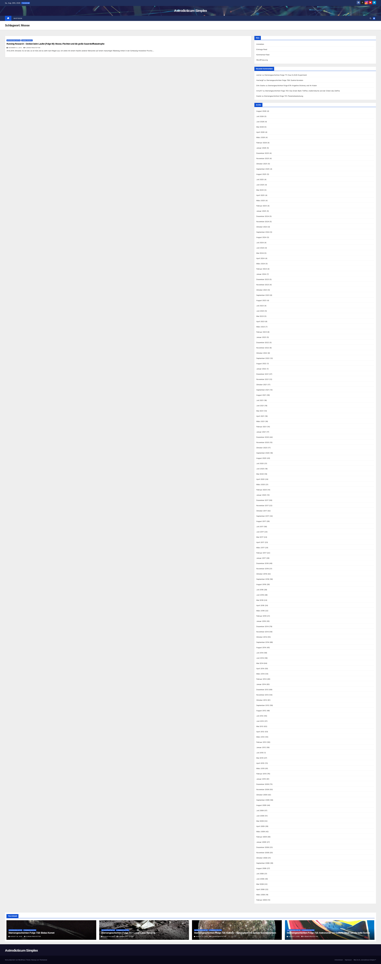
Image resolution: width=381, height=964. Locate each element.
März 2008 (260, 895)
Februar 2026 (261, 143)
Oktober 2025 (261, 164)
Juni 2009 (260, 816)
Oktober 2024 (261, 227)
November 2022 (262, 348)
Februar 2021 (261, 427)
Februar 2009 (261, 837)
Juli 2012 (259, 716)
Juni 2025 (260, 185)
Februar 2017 (261, 553)
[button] (370, 18)
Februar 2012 (261, 742)
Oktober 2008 (261, 858)
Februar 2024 (261, 269)
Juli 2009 (260, 811)
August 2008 (261, 868)
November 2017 (262, 506)
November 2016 (262, 569)
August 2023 (261, 300)
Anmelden (260, 44)
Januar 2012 (261, 747)
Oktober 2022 (261, 353)
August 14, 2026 (202, 936)
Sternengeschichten (30, 930)
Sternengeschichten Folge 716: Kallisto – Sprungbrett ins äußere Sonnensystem (235, 932)
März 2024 (260, 264)
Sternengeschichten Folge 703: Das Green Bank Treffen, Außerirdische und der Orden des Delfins (302, 91)
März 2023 (260, 327)
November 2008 (262, 853)
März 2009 (260, 832)
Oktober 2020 (261, 448)
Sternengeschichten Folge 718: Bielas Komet (31, 932)
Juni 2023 (260, 311)
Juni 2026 (260, 122)
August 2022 (261, 364)
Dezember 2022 (262, 342)
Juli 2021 (259, 400)
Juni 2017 (260, 532)
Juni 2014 (260, 658)
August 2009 (261, 805)
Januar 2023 (261, 337)
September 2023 (262, 295)
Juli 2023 (260, 306)
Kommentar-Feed (262, 55)
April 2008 (260, 889)
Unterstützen (339, 960)
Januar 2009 (261, 842)
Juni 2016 (260, 595)
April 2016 (260, 605)
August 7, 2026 (294, 936)
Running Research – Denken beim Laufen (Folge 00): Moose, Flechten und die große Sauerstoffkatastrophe (55, 44)
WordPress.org (262, 60)
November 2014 (262, 632)
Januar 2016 (261, 621)
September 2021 (262, 390)
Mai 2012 (259, 726)
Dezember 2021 (262, 374)
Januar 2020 (261, 495)
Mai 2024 (260, 253)
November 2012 (262, 695)
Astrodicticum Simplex (190, 11)
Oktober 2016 (261, 574)
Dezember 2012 (262, 690)
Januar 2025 (261, 211)
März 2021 (260, 421)
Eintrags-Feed (261, 49)
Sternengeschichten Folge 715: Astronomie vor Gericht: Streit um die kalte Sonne (328, 932)
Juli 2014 (259, 653)
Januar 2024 (261, 274)
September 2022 (262, 358)
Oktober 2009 (261, 795)
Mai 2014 (259, 663)
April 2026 (260, 132)
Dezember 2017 (262, 500)
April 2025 (260, 195)
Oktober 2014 (261, 637)
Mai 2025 (260, 190)
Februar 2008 (261, 900)
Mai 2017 (259, 537)
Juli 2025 (260, 179)
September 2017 (262, 516)
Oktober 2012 (261, 700)
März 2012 (260, 737)
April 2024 (260, 258)
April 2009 (260, 826)
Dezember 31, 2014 (15, 47)
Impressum (348, 960)
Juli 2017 (259, 527)
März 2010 (260, 768)
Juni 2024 (260, 248)
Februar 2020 (261, 490)
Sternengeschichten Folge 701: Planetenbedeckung (283, 96)
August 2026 (261, 111)
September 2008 (262, 863)
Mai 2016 (259, 600)
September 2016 (262, 579)
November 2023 (262, 285)
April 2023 (260, 321)
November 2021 (262, 379)
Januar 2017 (261, 558)
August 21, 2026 (109, 936)
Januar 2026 (261, 148)
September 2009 (262, 800)
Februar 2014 (261, 679)
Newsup (33, 960)
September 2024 (262, 232)
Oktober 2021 (261, 385)
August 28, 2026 (16, 936)
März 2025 (260, 201)
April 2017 (260, 542)
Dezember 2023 (262, 279)
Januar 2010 (261, 779)
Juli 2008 (260, 874)
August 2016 (261, 584)
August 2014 (261, 647)
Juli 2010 (259, 753)
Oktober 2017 (261, 511)
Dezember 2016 (262, 563)
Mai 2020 (260, 474)
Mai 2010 (259, 758)
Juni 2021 (260, 406)
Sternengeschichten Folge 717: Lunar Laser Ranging (128, 932)
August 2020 (261, 458)
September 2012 (262, 705)
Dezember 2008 (262, 847)
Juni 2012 (260, 721)
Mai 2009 (260, 821)
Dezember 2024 (262, 216)
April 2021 (260, 416)
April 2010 (260, 763)
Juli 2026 (260, 116)
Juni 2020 (260, 469)
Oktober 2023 (261, 290)
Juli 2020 (260, 463)
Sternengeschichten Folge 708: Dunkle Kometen (285, 80)
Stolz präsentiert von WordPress (15, 960)
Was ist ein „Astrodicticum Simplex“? (365, 960)
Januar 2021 (261, 432)
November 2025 (262, 158)
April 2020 (260, 479)
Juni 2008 (260, 879)
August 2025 (261, 174)
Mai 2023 (260, 316)
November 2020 (262, 442)
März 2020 (260, 484)
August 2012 (261, 711)
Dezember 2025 (262, 153)
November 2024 (262, 222)
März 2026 (260, 137)
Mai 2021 (259, 411)
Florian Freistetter (32, 47)
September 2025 (262, 169)
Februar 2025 (261, 206)
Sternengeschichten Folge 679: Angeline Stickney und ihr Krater (292, 86)
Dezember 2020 (262, 437)
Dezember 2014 (262, 626)
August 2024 (261, 237)
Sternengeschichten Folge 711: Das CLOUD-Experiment (286, 75)
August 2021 (261, 395)
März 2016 (260, 611)
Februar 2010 (261, 774)
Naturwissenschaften (13, 40)
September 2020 (262, 453)
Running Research (27, 40)
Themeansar (43, 960)
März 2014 (260, 674)
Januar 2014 (261, 684)
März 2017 (260, 548)
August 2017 (261, 521)
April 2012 (260, 732)
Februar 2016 (261, 616)
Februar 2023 (261, 332)
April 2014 (260, 669)
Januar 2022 (261, 369)
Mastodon (18, 18)
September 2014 (262, 642)
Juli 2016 (259, 590)
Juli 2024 (260, 243)
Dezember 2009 (262, 784)
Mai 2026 (260, 127)
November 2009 (262, 789)
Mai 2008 (260, 884)
